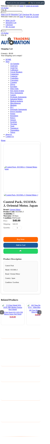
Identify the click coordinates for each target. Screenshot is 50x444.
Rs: (3, 10)
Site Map (4, 375)
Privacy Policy (6, 344)
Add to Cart (20, 245)
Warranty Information (9, 356)
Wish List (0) (5, 14)
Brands (3, 385)
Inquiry (20, 234)
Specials (4, 394)
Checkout (25, 14)
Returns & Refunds (8, 353)
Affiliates (4, 391)
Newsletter (5, 412)
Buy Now (20, 239)
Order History (6, 406)
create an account (32, 6)
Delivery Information (8, 341)
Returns (4, 372)
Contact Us (5, 369)
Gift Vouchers (6, 388)
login (21, 6)
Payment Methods (7, 347)
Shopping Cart (16, 14)
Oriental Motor (15, 210)
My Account (34, 14)
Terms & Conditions (8, 350)
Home (3, 140)
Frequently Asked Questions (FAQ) (14, 359)
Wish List (4, 409)
